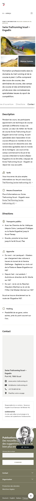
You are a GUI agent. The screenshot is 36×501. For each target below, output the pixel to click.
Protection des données (11, 486)
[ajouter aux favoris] (32, 13)
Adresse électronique (8, 451)
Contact (31, 104)
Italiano (18, 498)
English (12, 498)
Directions (20, 104)
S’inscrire (18, 462)
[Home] (3, 5)
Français (25, 498)
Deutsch (5, 498)
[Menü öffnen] (31, 496)
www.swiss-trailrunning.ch (18, 381)
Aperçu (8, 13)
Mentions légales (8, 489)
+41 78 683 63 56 (14, 389)
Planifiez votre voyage (16, 393)
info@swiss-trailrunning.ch (17, 385)
